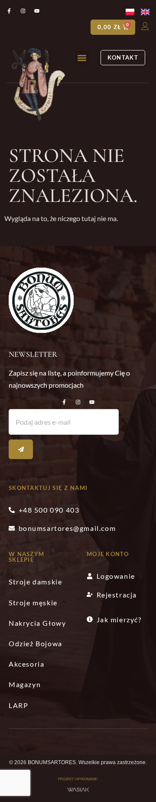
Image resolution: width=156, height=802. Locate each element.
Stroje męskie (33, 602)
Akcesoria (26, 664)
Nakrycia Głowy (37, 623)
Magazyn (25, 684)
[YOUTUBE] (91, 402)
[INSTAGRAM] (78, 402)
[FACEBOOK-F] (64, 402)
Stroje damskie (35, 581)
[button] (82, 57)
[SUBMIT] (21, 449)
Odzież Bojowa (35, 643)
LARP (18, 705)
